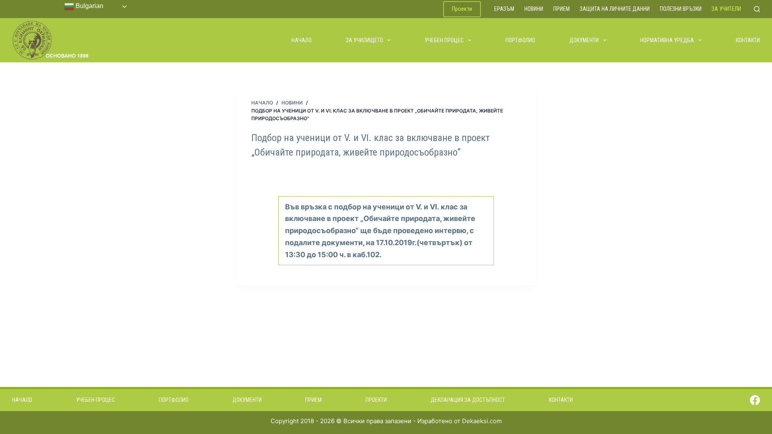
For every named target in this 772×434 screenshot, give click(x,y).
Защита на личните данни (615, 9)
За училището (364, 40)
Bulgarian (88, 5)
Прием (561, 9)
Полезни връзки (681, 9)
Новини (533, 9)
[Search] (757, 9)
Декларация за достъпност (468, 400)
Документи (584, 40)
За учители (726, 9)
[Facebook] (755, 400)
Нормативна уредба (667, 40)
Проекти (462, 9)
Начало (302, 40)
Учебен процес (444, 40)
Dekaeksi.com (482, 421)
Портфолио (520, 40)
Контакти (748, 40)
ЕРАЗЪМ (504, 9)
